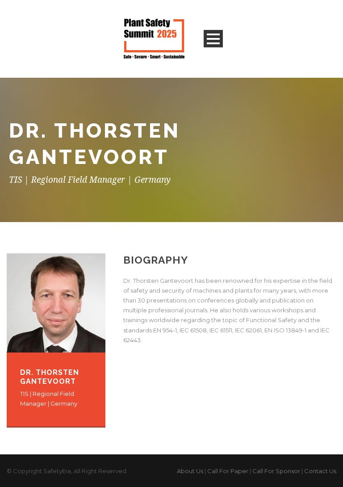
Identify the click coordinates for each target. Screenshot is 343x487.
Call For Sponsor (276, 470)
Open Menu (213, 38)
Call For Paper (227, 470)
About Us (190, 470)
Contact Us (320, 470)
